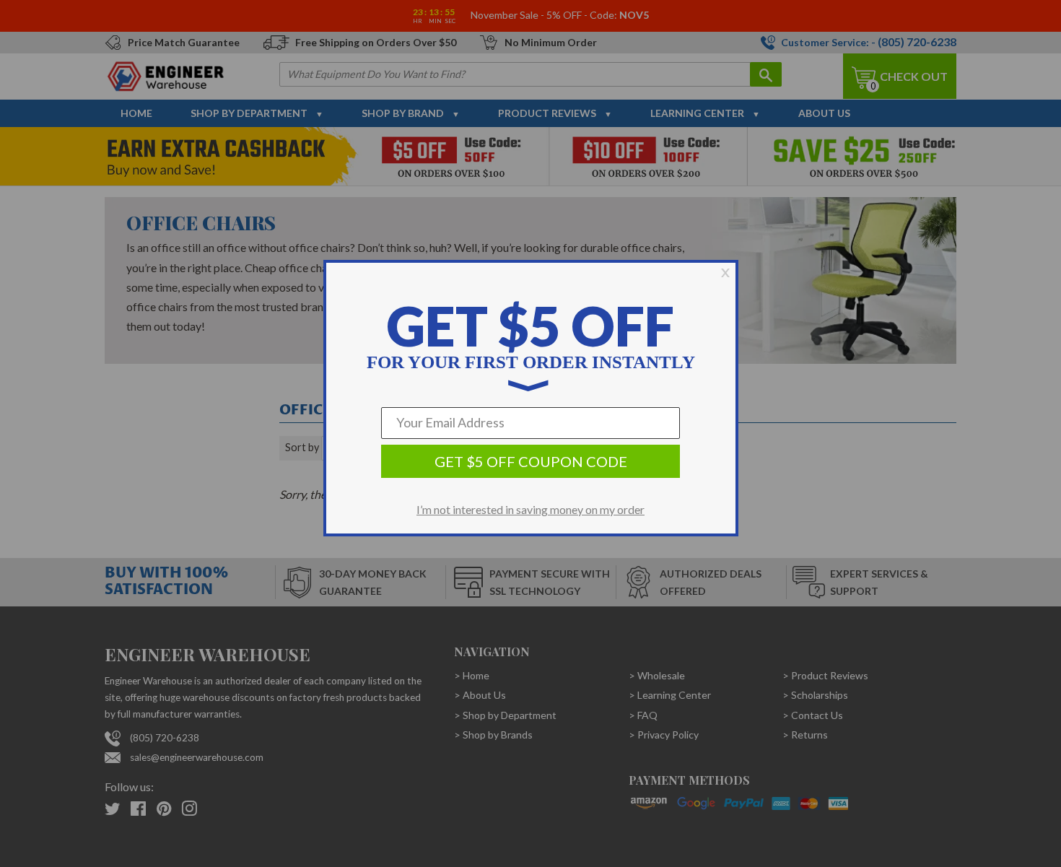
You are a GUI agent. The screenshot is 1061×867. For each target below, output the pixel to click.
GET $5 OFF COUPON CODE (531, 461)
